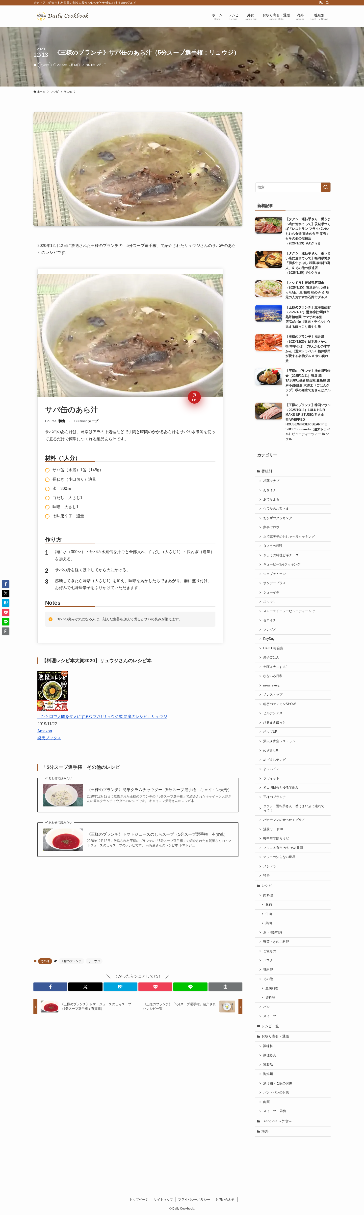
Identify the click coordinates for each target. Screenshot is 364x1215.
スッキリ (269, 601)
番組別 (266, 471)
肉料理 (268, 895)
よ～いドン (271, 769)
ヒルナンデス (273, 713)
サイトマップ (163, 1199)
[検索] (327, 2)
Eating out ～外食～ (276, 1121)
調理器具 (269, 1055)
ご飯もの (269, 951)
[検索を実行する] (326, 187)
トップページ (139, 1199)
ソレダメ (269, 629)
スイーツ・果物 (274, 1111)
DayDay (269, 639)
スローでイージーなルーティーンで (289, 611)
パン (266, 1007)
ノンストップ (273, 694)
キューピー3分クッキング (281, 564)
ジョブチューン (274, 574)
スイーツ (269, 1016)
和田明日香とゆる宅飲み (281, 787)
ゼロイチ (269, 620)
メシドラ (269, 866)
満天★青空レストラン (279, 741)
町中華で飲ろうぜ (276, 838)
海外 (264, 1131)
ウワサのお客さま (276, 508)
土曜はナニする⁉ (275, 667)
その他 (45, 64)
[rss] (321, 2)
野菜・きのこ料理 (276, 942)
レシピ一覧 (270, 1026)
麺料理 (268, 970)
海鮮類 (268, 1074)
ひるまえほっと (274, 722)
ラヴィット (271, 778)
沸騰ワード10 (273, 829)
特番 (266, 875)
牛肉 (268, 914)
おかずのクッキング (277, 518)
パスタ (268, 960)
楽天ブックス (49, 738)
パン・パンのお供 (276, 1092)
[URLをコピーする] (225, 986)
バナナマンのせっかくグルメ (284, 820)
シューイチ (271, 592)
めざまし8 (270, 750)
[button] (50, 986)
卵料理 (270, 997)
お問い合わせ (225, 1199)
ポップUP (270, 732)
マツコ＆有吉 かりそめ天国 (283, 848)
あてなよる (271, 499)
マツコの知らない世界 (279, 857)
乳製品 (268, 1065)
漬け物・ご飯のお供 (277, 1083)
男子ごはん (271, 657)
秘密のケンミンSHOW (279, 704)
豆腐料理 (271, 988)
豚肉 (268, 904)
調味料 (268, 1046)
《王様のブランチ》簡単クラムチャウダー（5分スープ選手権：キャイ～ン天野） (159, 790)
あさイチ (269, 490)
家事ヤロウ (271, 527)
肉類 (266, 1102)
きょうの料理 (273, 546)
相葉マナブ (271, 481)
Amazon (44, 731)
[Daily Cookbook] (63, 16)
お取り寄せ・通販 (275, 1036)
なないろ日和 (273, 676)
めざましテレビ (274, 760)
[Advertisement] (137, 907)
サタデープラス (274, 583)
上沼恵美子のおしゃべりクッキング (289, 536)
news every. (271, 685)
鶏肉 (268, 923)
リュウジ (94, 961)
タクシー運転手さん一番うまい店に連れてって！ (293, 808)
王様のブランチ (71, 961)
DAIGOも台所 (273, 648)
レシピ (266, 886)
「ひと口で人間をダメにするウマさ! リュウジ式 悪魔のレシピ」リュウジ (102, 716)
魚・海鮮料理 (273, 932)
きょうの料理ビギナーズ (281, 555)
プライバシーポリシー (194, 1199)
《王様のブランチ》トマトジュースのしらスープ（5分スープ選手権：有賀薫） (157, 834)
